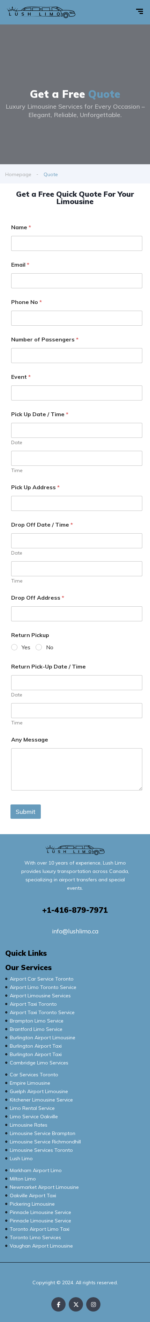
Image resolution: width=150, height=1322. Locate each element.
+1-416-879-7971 (75, 910)
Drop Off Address (37, 597)
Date (16, 443)
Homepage (18, 174)
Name (21, 227)
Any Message (29, 739)
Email (20, 264)
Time (17, 471)
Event (21, 377)
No (49, 647)
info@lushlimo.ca (75, 931)
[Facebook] (58, 1304)
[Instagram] (93, 1304)
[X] (76, 1304)
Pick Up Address (35, 487)
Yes (26, 647)
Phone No (26, 302)
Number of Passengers (44, 339)
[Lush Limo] (41, 12)
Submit (26, 811)
